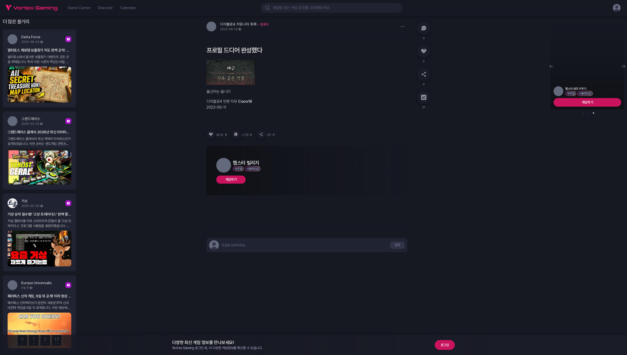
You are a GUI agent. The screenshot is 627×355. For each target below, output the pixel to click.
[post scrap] (235, 134)
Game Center (79, 8)
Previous (551, 66)
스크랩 (246, 135)
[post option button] (402, 26)
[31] (423, 97)
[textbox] (233, 245)
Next (623, 66)
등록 (397, 245)
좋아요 (221, 135)
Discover (105, 8)
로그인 (445, 345)
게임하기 (231, 179)
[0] (423, 28)
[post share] (261, 134)
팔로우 (264, 24)
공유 (270, 135)
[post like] (210, 134)
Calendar (128, 8)
